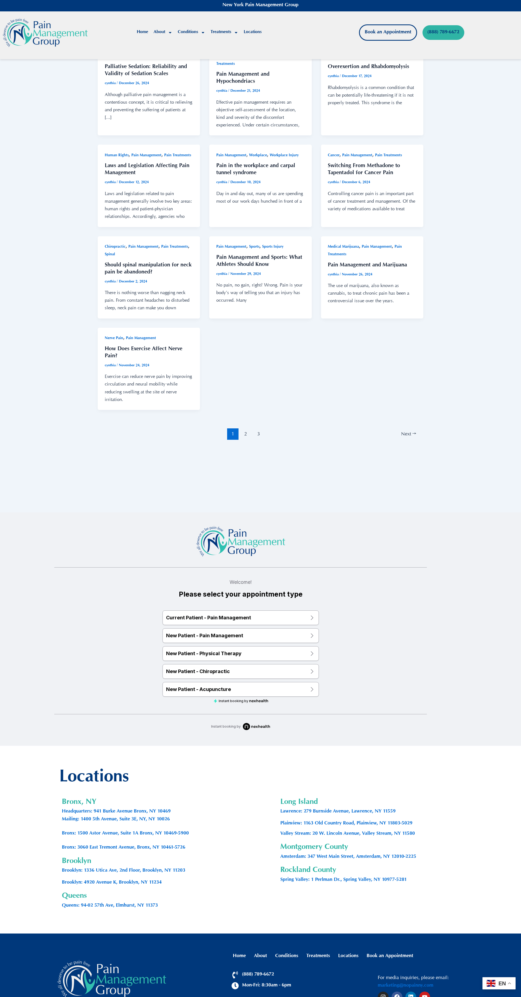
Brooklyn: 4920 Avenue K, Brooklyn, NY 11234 (112, 883)
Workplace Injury (284, 155)
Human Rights (117, 155)
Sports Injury (273, 247)
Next (408, 434)
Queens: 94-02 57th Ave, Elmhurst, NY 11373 (110, 906)
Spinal (110, 254)
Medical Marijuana (343, 247)
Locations (253, 32)
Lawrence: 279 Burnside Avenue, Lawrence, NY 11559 (338, 812)
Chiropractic (115, 247)
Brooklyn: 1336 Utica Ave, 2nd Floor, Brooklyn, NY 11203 (123, 871)
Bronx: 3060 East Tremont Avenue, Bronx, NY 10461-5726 (123, 848)
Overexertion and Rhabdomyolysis (368, 67)
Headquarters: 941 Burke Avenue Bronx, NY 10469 (116, 812)
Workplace (258, 155)
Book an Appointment (390, 956)
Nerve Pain (114, 338)
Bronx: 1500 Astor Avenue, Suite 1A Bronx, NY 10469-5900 (125, 834)
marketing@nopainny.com (405, 986)
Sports (254, 247)
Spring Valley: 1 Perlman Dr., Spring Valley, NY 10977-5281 (343, 880)
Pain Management (146, 155)
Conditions (188, 32)
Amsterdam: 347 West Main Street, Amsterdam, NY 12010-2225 (348, 857)
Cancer (333, 155)
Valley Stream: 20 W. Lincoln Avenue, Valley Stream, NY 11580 (347, 834)
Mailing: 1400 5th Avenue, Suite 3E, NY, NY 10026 (116, 820)
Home (142, 32)
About (159, 32)
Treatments (221, 32)
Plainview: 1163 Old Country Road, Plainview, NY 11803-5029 (346, 824)
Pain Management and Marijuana (367, 265)
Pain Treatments (177, 155)
